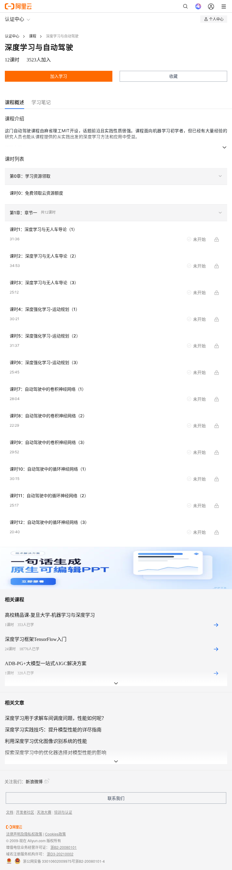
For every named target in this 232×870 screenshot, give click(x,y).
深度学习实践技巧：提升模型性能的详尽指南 (53, 729)
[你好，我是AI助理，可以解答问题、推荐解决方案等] (198, 6)
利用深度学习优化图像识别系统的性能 (46, 741)
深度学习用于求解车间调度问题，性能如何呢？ (55, 718)
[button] (116, 176)
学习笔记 (41, 102)
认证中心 (14, 18)
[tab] (14, 102)
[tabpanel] (116, 331)
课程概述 (14, 102)
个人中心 (216, 18)
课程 (32, 36)
